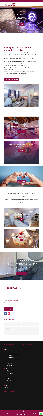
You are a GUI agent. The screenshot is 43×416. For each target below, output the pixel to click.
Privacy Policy (18, 414)
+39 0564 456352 (8, 302)
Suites (6, 352)
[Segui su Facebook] (5, 313)
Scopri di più (21, 181)
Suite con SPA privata (10, 365)
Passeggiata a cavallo (10, 380)
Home (6, 349)
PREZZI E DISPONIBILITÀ (12, 79)
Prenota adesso (21, 274)
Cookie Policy (24, 414)
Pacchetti (6, 370)
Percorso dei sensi (10, 375)
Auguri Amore (9, 376)
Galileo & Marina (11, 358)
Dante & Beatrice (11, 363)
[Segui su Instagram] (9, 313)
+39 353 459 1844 (8, 304)
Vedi (21, 219)
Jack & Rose (10, 355)
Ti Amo (8, 378)
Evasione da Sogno (21, 172)
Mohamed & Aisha (11, 357)
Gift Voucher (9, 371)
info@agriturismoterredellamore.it (12, 300)
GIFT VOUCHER (21, 14)
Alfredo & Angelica (11, 366)
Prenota (21, 150)
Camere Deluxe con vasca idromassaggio (13, 354)
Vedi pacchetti (21, 131)
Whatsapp (9, 309)
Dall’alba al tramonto (10, 383)
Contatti (6, 387)
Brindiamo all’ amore (10, 382)
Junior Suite (8, 360)
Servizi (6, 368)
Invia (37, 337)
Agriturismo (7, 351)
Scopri (21, 24)
